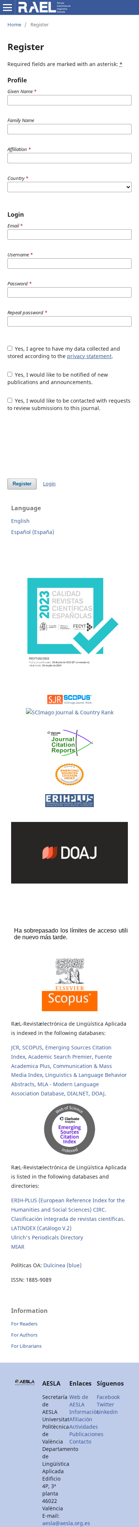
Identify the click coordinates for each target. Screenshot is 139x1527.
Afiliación (80, 1419)
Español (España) (32, 531)
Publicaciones (86, 1434)
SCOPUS (32, 1047)
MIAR (17, 1246)
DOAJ (98, 1093)
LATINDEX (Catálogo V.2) (41, 1228)
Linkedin (107, 1411)
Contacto (80, 1441)
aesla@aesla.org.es (66, 1523)
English (20, 520)
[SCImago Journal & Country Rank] (69, 712)
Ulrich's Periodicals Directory (47, 1237)
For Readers (24, 1323)
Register (22, 483)
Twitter (105, 1404)
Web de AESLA (78, 1400)
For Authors (24, 1334)
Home (14, 24)
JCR (15, 1047)
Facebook (108, 1396)
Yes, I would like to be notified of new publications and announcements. (57, 378)
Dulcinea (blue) (62, 1265)
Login (49, 483)
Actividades (83, 1426)
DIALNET (78, 1093)
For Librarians (26, 1346)
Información (84, 1411)
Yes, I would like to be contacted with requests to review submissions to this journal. (69, 404)
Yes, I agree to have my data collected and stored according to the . (63, 352)
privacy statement (89, 356)
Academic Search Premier (60, 1056)
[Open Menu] (7, 7)
